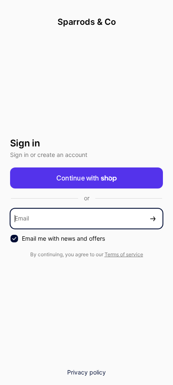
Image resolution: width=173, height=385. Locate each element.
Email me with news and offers (63, 238)
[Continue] (153, 218)
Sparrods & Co (87, 22)
